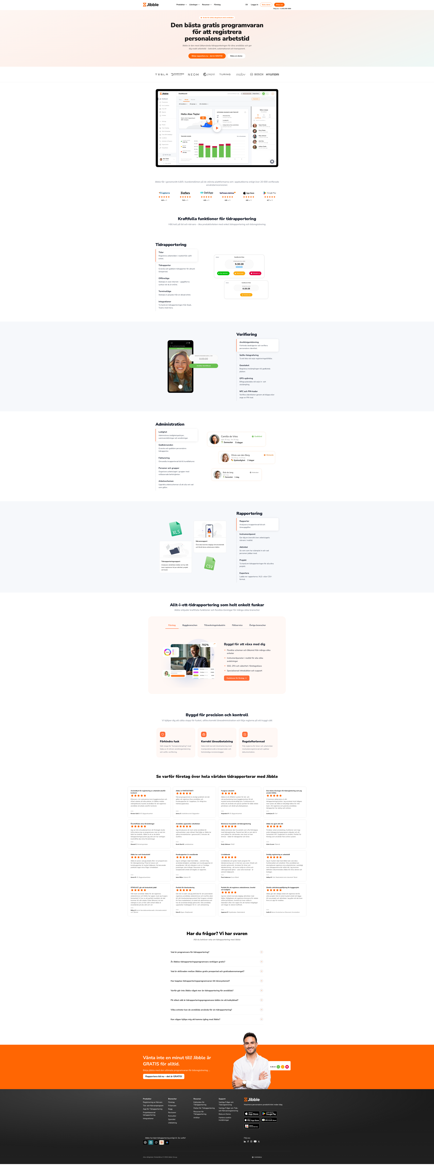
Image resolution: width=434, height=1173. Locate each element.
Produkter (180, 4)
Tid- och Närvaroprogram (153, 1105)
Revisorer (172, 1112)
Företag (217, 4)
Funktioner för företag (235, 678)
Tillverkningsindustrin (214, 625)
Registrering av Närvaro (152, 1102)
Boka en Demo (225, 1114)
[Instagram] (251, 1141)
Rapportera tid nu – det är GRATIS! (163, 1076)
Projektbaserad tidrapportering (149, 1113)
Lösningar (193, 4)
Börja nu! (279, 5)
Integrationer (148, 1118)
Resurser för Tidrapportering (199, 1112)
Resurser (206, 4)
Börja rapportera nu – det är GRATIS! (207, 56)
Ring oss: (282, 8)
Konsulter (172, 1116)
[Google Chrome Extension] (252, 1126)
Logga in (254, 4)
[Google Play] (269, 1113)
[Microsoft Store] (269, 1120)
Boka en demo (236, 56)
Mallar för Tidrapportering (204, 1108)
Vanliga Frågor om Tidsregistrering (226, 1103)
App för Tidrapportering (152, 1109)
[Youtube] (255, 1141)
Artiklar (196, 1117)
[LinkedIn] (245, 1141)
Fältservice (237, 625)
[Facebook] (248, 1141)
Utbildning (172, 1123)
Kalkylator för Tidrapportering (199, 1103)
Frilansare (172, 1105)
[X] (259, 1141)
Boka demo (266, 5)
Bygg (170, 1109)
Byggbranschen (189, 625)
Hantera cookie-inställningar (225, 1118)
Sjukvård (171, 1119)
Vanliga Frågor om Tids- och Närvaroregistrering (228, 1109)
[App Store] (252, 1113)
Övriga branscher (257, 625)
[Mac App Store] (252, 1120)
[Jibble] (151, 4)
